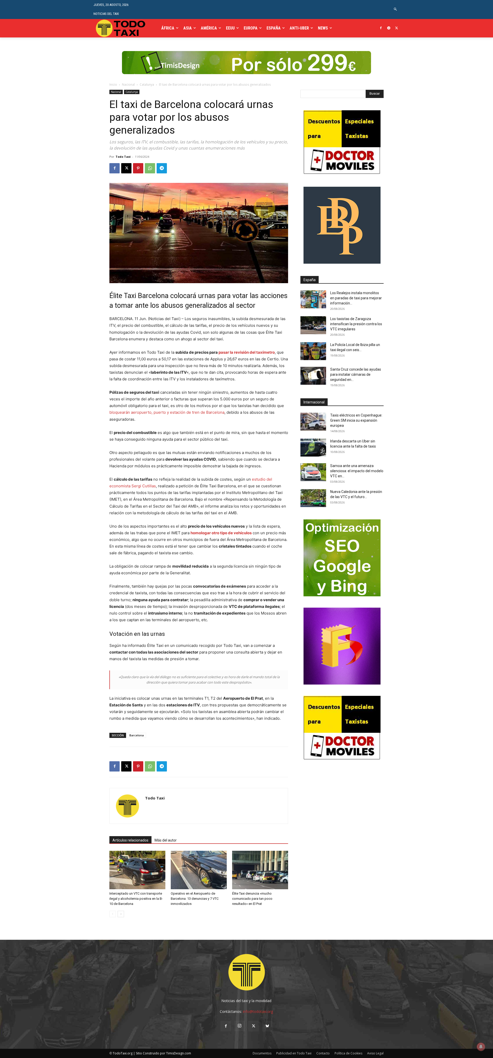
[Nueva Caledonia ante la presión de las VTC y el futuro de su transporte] (313, 498)
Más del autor (166, 840)
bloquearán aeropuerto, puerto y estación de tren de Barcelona (166, 412)
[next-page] (121, 914)
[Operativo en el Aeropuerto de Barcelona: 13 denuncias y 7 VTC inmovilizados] (199, 870)
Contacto (323, 1053)
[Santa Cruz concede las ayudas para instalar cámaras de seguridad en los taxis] (313, 376)
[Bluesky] (267, 1026)
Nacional (128, 84)
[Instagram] (239, 1026)
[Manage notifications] (481, 1047)
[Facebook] (381, 28)
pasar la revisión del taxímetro (247, 352)
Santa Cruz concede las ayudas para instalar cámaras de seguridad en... (355, 374)
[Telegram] (389, 28)
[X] (397, 28)
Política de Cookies (348, 1053)
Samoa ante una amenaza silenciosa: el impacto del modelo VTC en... (356, 471)
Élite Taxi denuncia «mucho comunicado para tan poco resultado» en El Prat (252, 899)
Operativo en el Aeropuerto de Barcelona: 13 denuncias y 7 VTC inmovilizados (195, 899)
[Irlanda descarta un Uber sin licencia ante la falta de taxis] (313, 448)
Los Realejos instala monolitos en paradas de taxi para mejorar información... (356, 298)
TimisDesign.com (178, 1053)
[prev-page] (112, 914)
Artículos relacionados (130, 840)
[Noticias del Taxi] (121, 28)
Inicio (113, 84)
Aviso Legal (375, 1053)
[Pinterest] (138, 168)
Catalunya (147, 84)
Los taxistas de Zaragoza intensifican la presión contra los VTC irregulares (356, 324)
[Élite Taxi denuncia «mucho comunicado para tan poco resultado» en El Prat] (260, 870)
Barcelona (136, 735)
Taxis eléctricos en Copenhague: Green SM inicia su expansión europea (356, 420)
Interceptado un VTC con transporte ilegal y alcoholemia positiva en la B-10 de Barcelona (136, 899)
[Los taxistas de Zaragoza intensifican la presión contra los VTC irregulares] (313, 325)
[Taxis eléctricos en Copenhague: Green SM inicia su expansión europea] (313, 422)
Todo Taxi (123, 157)
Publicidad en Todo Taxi (293, 1053)
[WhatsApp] (150, 168)
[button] (396, 9)
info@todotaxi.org (258, 1011)
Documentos (262, 1053)
